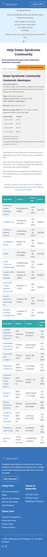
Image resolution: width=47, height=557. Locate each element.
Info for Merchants (9, 520)
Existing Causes (32, 498)
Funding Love (8, 222)
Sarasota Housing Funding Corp (8, 313)
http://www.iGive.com (17, 105)
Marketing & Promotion (34, 501)
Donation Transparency (11, 517)
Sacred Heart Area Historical (7, 405)
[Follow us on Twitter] (3, 546)
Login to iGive (37, 4)
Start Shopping (8, 505)
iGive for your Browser (11, 498)
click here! (13, 144)
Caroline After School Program (8, 275)
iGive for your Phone (10, 502)
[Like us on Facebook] (6, 546)
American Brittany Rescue (7, 232)
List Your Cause (31, 494)
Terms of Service (8, 527)
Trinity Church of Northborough (8, 264)
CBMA (5, 254)
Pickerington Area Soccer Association (8, 346)
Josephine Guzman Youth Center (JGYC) (7, 381)
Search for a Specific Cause (31, 67)
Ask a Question (10, 479)
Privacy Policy (7, 524)
